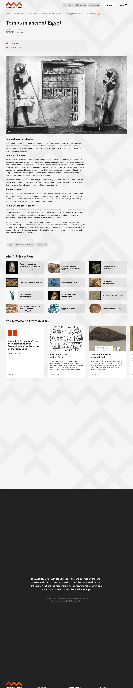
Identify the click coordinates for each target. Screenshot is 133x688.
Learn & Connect (18, 14)
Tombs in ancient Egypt (14, 47)
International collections (24, 245)
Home (8, 14)
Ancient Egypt (42, 245)
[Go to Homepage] (19, 684)
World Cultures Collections (52, 14)
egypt (10, 245)
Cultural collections (33, 14)
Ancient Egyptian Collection (73, 14)
